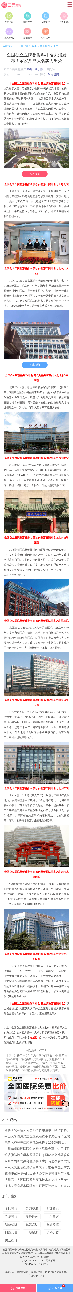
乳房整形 (11, 1216)
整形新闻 (45, 46)
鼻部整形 (32, 1208)
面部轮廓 (52, 1208)
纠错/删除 (54, 74)
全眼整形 (11, 1208)
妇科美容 (52, 1232)
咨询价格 (35, 173)
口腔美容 (11, 1232)
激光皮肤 (32, 1224)
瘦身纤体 (32, 1216)
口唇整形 (32, 1232)
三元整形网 (13, 8)
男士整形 (11, 1240)
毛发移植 (52, 1224)
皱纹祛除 (11, 1224)
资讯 (34, 46)
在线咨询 (35, 364)
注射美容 (52, 1216)
